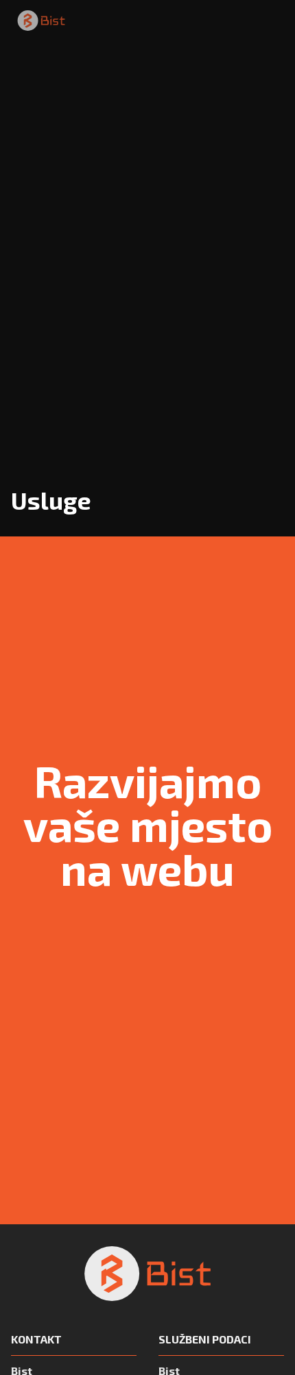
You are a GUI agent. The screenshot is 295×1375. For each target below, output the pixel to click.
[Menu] (274, 20)
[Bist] (41, 20)
